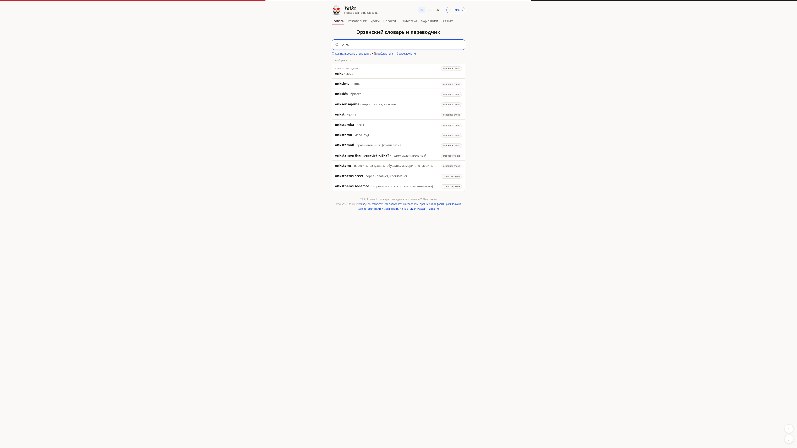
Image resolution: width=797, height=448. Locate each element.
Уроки (375, 21)
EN (437, 10)
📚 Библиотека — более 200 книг (394, 53)
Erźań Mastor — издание (425, 209)
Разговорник (357, 21)
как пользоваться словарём (401, 204)
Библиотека (408, 21)
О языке (448, 21)
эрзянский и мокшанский (384, 209)
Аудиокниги (429, 21)
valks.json (364, 204)
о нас (404, 209)
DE (429, 10)
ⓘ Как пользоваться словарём (352, 53)
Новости (389, 21)
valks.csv (377, 204)
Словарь (338, 21)
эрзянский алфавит (432, 204)
